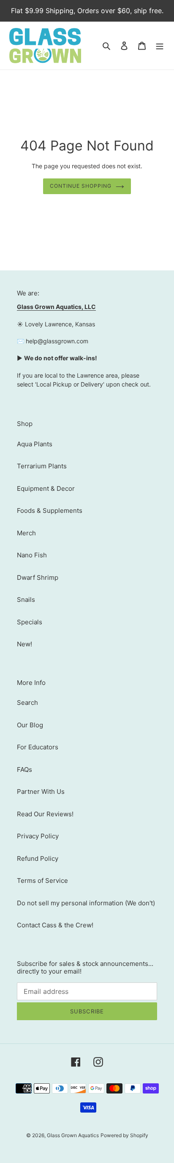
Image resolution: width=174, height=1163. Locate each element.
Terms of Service (42, 880)
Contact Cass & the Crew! (55, 925)
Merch (26, 533)
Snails (26, 599)
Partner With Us (41, 791)
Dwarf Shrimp (37, 577)
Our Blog (30, 725)
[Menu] (160, 45)
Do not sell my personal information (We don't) (86, 903)
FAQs (24, 769)
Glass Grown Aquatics (73, 1135)
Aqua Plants (34, 444)
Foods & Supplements (49, 510)
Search (27, 702)
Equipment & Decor (46, 488)
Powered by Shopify (124, 1135)
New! (24, 644)
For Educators (37, 747)
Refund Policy (37, 858)
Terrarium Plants (42, 466)
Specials (29, 622)
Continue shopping (80, 186)
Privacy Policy (38, 836)
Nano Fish (32, 555)
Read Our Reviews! (45, 814)
